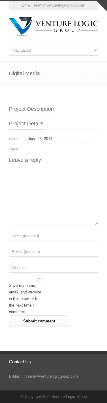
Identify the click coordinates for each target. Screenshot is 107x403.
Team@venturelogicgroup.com (52, 376)
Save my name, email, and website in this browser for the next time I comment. (25, 298)
